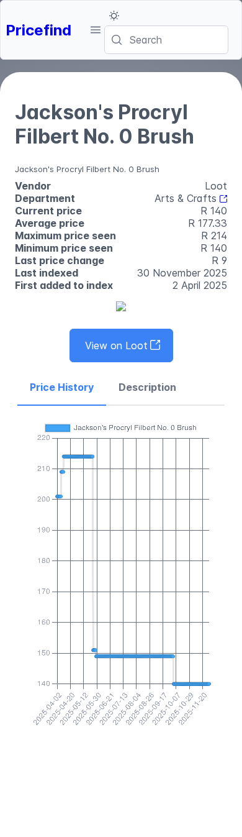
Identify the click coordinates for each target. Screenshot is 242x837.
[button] (95, 30)
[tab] (61, 388)
